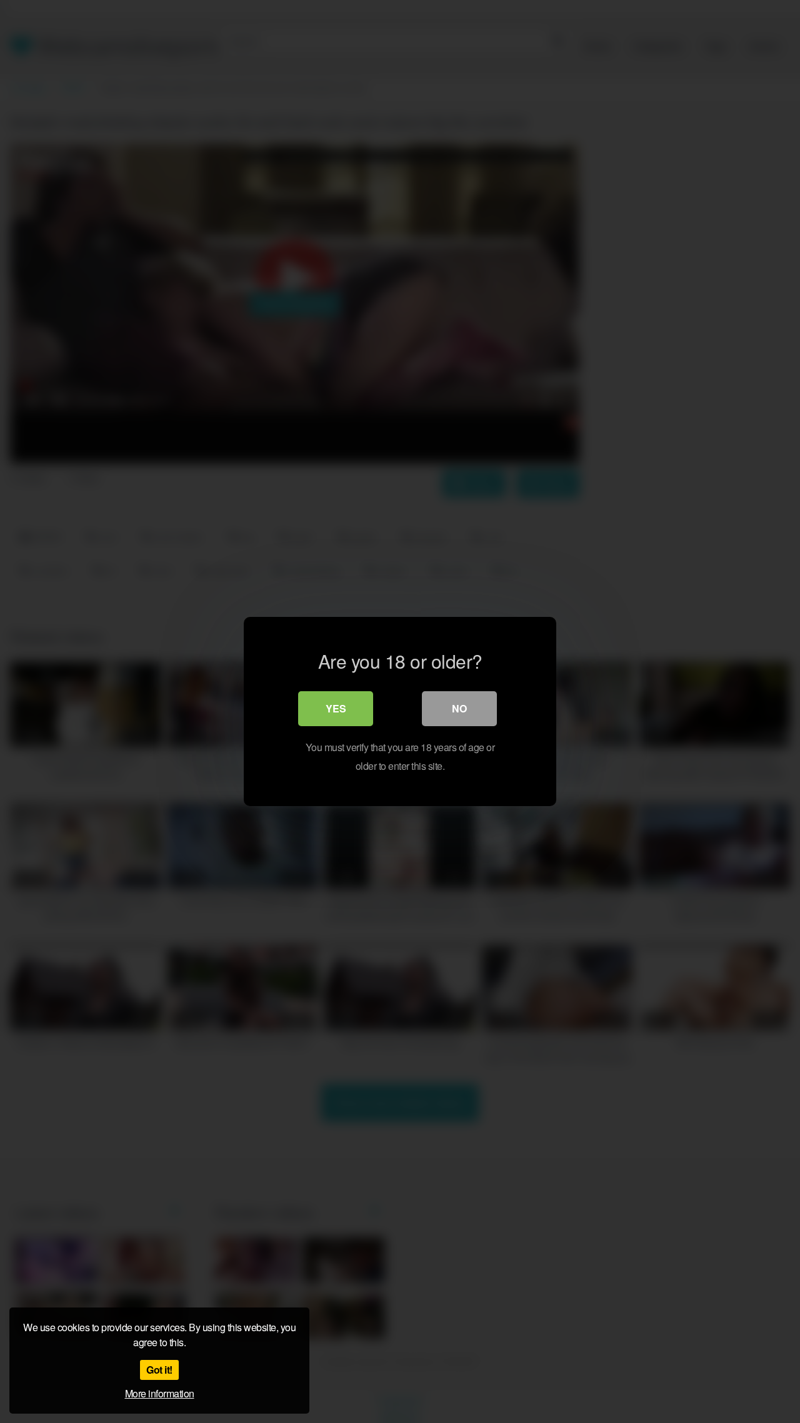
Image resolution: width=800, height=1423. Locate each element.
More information (159, 1393)
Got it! (159, 1369)
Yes (336, 708)
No (459, 708)
